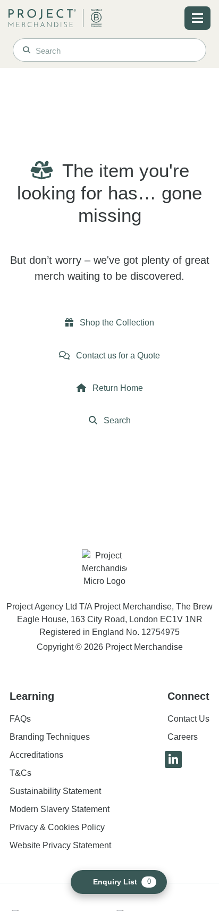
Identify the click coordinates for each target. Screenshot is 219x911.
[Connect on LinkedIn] (173, 759)
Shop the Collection (116, 322)
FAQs (20, 718)
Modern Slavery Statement (60, 809)
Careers (182, 736)
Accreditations (36, 754)
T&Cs (20, 773)
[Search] (26, 50)
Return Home (116, 387)
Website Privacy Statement (60, 845)
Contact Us (188, 718)
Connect (188, 696)
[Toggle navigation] (197, 18)
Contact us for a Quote (117, 355)
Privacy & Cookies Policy (57, 827)
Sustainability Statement (55, 791)
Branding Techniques (50, 736)
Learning (32, 696)
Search (116, 420)
